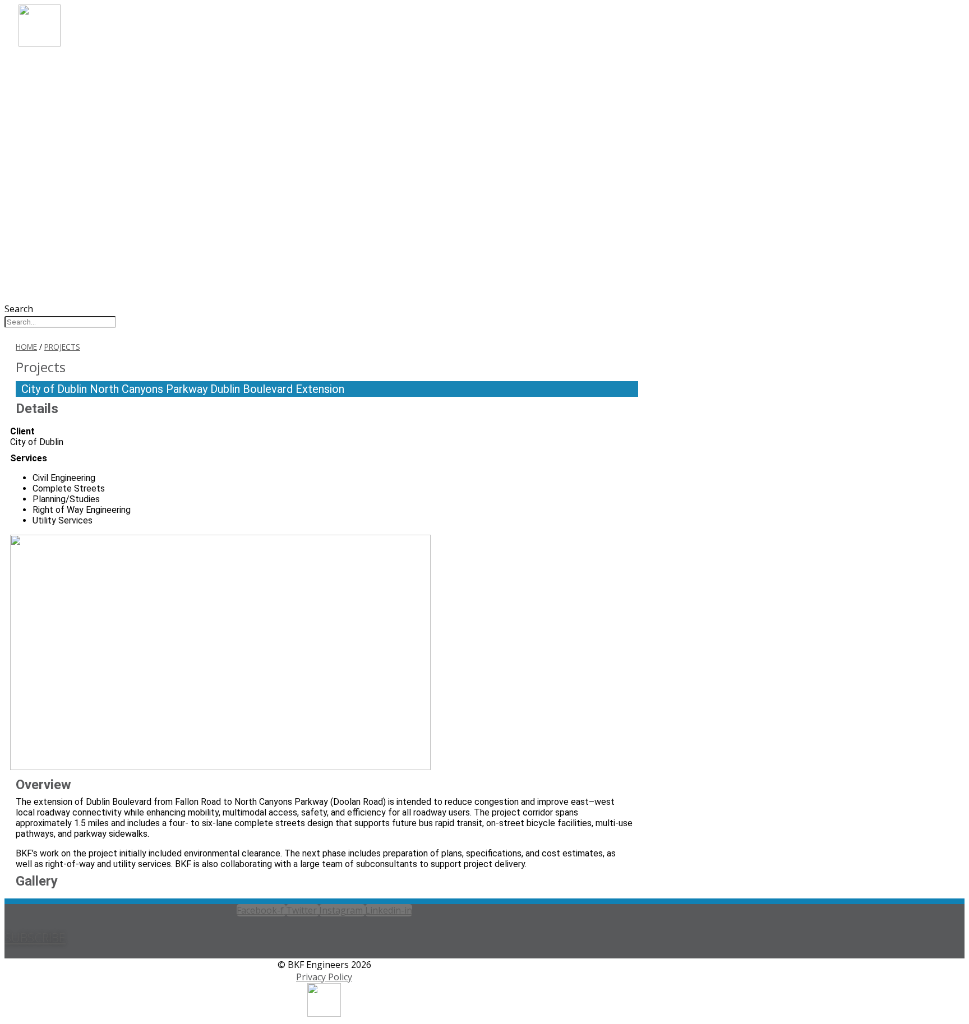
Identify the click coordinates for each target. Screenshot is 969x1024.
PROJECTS (58, 111)
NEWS (48, 141)
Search (18, 309)
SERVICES (57, 96)
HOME (26, 346)
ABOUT (52, 65)
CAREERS (56, 126)
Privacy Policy (324, 977)
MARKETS (58, 81)
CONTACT (59, 156)
